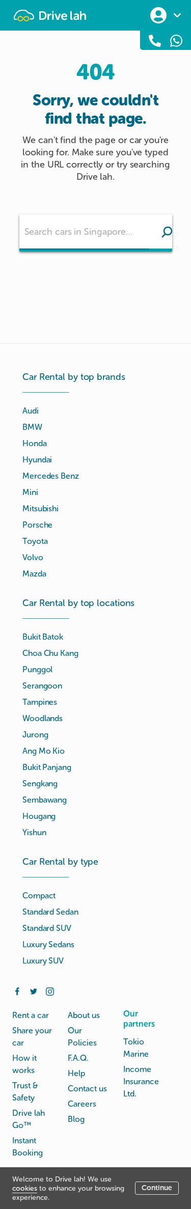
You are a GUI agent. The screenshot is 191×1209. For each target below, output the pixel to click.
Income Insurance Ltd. (141, 1081)
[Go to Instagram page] (50, 990)
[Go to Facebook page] (17, 990)
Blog (76, 1119)
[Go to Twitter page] (34, 990)
